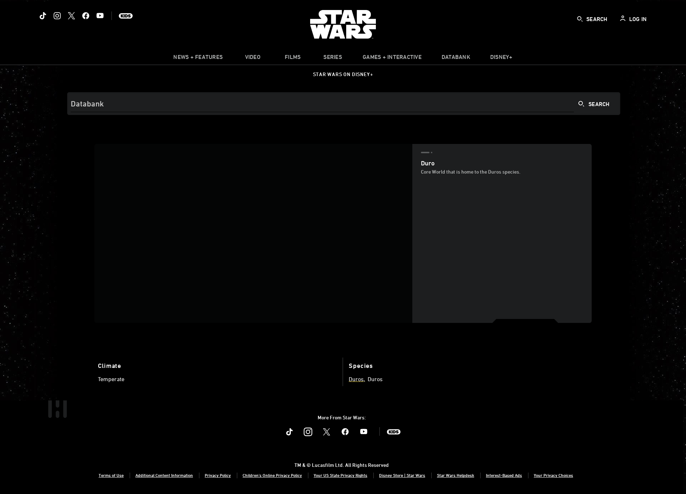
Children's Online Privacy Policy (272, 475)
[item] (198, 58)
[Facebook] (85, 15)
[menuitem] (253, 58)
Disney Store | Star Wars (402, 475)
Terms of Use (111, 475)
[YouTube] (100, 15)
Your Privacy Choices (553, 475)
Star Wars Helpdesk (455, 475)
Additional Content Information (164, 475)
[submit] (579, 19)
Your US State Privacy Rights (340, 475)
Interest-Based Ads (504, 475)
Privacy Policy (218, 475)
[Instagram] (57, 15)
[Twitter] (71, 15)
